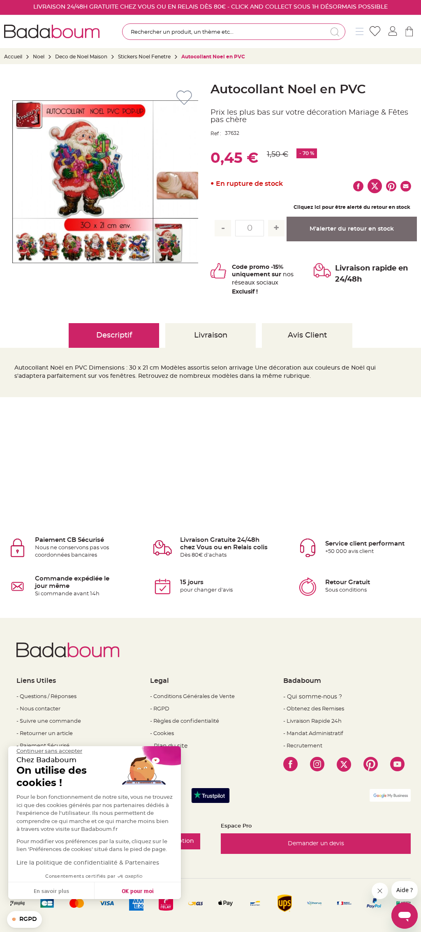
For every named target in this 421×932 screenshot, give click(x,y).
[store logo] (51, 31)
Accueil (13, 56)
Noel (38, 56)
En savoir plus (51, 890)
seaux (246, 283)
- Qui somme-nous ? (312, 697)
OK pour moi (138, 890)
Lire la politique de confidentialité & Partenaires (87, 863)
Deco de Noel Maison (81, 56)
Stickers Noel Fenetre (145, 56)
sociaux (266, 283)
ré (235, 283)
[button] (24, 919)
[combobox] (233, 31)
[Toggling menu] (359, 31)
